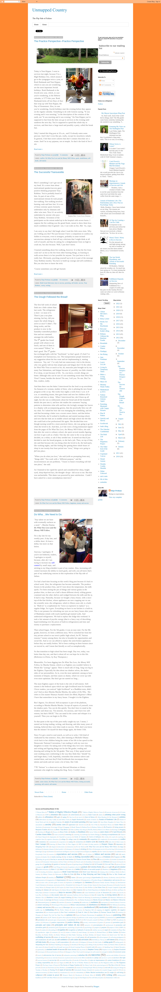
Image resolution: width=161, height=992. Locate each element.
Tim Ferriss (51, 967)
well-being (120, 972)
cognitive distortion (53, 839)
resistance (55, 932)
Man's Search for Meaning (82, 897)
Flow (95, 859)
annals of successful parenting (75, 822)
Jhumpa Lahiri (50, 887)
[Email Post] (71, 155)
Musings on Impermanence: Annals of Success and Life (117, 183)
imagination (51, 880)
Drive (90, 849)
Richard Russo (101, 932)
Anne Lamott (93, 822)
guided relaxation (43, 869)
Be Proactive (108, 827)
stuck (39, 955)
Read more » (38, 149)
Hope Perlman (116, 491)
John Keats (79, 887)
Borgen (48, 832)
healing (43, 872)
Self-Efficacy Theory (98, 940)
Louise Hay (100, 895)
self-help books (41, 942)
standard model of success (56, 949)
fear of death (68, 857)
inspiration (69, 882)
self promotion (91, 937)
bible (72, 829)
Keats (109, 890)
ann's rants (103, 476)
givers (118, 864)
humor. (73, 877)
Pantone (108, 915)
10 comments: (64, 280)
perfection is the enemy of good (88, 917)
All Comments (106, 85)
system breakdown (113, 960)
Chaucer (122, 834)
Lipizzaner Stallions (72, 895)
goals (77, 158)
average (55, 827)
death (86, 844)
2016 (118, 324)
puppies (96, 927)
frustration (97, 862)
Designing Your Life (42, 847)
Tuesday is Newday (41, 970)
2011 (118, 453)
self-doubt (75, 283)
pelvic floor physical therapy (67, 917)
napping (99, 910)
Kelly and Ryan (118, 890)
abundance (54, 815)
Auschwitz (39, 827)
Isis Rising (103, 354)
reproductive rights (43, 932)
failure (90, 854)
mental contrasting (43, 905)
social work (91, 947)
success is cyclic (106, 958)
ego (45, 851)
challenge (85, 834)
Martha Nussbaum (85, 900)
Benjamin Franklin (41, 829)
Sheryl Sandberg (56, 944)
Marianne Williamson (116, 897)
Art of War (94, 825)
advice (40, 817)
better (51, 829)
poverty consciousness (90, 922)
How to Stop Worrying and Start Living (91, 874)
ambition (122, 817)
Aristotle (81, 825)
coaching (120, 837)
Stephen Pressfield (119, 949)
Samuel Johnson (102, 935)
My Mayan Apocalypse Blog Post (113, 113)
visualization (64, 972)
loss (93, 895)
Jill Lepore (60, 887)
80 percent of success (111, 812)
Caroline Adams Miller (43, 834)
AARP (47, 815)
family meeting (56, 857)
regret (106, 930)
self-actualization (41, 940)
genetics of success (59, 864)
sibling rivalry (92, 944)
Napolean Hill (89, 910)
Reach (37, 930)
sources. (99, 947)
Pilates (102, 920)
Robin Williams (61, 935)
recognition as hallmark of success (79, 930)
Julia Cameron (77, 890)
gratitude (84, 867)
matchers (61, 902)
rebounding (51, 930)
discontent (61, 847)
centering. (77, 834)
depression (119, 844)
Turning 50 (53, 970)
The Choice (94, 962)
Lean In (121, 892)
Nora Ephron (94, 912)
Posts (103, 81)
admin (100, 815)
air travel (79, 817)
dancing (52, 844)
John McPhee (89, 887)
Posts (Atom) (48, 796)
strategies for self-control (92, 952)
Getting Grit (88, 864)
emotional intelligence (63, 851)
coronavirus (79, 842)
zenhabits (103, 482)
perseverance (120, 917)
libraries (46, 895)
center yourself (58, 834)
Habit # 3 (62, 869)
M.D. (121, 895)
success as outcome (52, 958)
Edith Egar (39, 851)
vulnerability (80, 972)
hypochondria (96, 877)
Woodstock (78, 975)
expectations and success (67, 854)
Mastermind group (43, 902)
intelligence (78, 882)
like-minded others (57, 895)
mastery (53, 902)
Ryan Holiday (89, 935)
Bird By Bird (92, 829)
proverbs (79, 927)
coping (70, 842)
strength (104, 952)
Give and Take (109, 864)
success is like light (119, 958)
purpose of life (113, 927)
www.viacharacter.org (65, 977)
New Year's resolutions (68, 912)
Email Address (111, 55)
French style (79, 862)
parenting (68, 283)
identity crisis (115, 877)
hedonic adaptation (54, 872)
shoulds (74, 944)
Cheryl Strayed (42, 837)
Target (61, 962)
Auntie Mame (118, 825)
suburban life (82, 955)
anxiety (48, 824)
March (120, 438)
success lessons (42, 960)
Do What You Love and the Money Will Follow (60, 158)
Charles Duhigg (94, 834)
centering (68, 834)
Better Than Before (62, 829)
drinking (83, 849)
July (119, 424)
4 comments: (63, 778)
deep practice (95, 844)
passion (45, 917)
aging (64, 817)
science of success (59, 937)
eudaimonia (119, 851)
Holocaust (58, 874)
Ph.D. (85, 920)
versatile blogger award (109, 970)
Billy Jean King (81, 829)
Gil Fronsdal (98, 864)
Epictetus (80, 851)
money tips (58, 907)
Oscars (78, 915)
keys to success (59, 283)
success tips (53, 960)
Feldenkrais (97, 857)
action (84, 815)
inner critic (44, 882)
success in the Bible (79, 958)
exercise (51, 854)
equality (94, 851)
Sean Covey (71, 937)
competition (93, 839)
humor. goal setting (84, 877)
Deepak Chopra (107, 844)
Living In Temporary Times (104, 369)
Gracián (65, 867)
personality (62, 920)
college (63, 839)
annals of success (56, 822)
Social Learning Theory (78, 947)
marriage (48, 900)
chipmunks (53, 837)
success (81, 283)
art (87, 825)
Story (61, 952)
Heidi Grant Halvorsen (47, 283)
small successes (63, 947)
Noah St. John (82, 912)
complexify (103, 839)
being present (119, 827)
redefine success (97, 930)
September (121, 361)
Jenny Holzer (39, 887)
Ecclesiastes (119, 849)
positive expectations (58, 922)
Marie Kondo (39, 900)
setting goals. (119, 942)
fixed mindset (69, 859)
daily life (111, 842)
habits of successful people (91, 869)
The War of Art (113, 965)
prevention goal (118, 922)
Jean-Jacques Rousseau (106, 885)
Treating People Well (89, 967)
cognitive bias (40, 839)
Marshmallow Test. (72, 900)
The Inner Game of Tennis (50, 965)
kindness (79, 892)
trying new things (118, 967)
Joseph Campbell (113, 887)
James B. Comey (82, 885)
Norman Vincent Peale (108, 912)
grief (105, 867)
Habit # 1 (54, 869)
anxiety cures (61, 825)
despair (54, 847)
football (114, 859)
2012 (118, 338)
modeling (122, 905)
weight (112, 972)
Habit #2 (70, 869)
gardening (48, 864)
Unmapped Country (49, 10)
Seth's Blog (104, 426)
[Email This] (76, 155)
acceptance (64, 815)
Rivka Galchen (113, 932)
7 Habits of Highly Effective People (62, 812)
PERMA (102, 917)
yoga (75, 977)
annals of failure (91, 819)
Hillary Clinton (47, 874)
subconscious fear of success (52, 955)
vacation (97, 970)
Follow (100, 104)
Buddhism (81, 832)
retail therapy (83, 932)
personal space (52, 920)
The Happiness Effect (107, 962)
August (120, 419)
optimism (69, 915)
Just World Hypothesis (92, 890)
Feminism (107, 857)
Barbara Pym (86, 827)
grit (110, 867)
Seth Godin (98, 942)
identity (106, 877)
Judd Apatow (55, 890)
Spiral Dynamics (120, 947)
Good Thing (56, 867)
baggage (66, 827)
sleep (46, 947)
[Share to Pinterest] (84, 155)
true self (107, 967)
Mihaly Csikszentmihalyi (78, 905)
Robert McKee (48, 935)
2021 (118, 307)
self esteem (80, 937)
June (120, 427)
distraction (70, 847)
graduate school (74, 867)
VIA (120, 970)
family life (46, 857)
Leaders (114, 892)
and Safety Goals (64, 819)
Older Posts (88, 792)
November (121, 348)
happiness (73, 503)
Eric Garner (103, 851)
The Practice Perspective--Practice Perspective (59, 41)
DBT (80, 844)
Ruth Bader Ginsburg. (75, 935)
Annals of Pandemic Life (108, 819)
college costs (72, 839)
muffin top (39, 910)
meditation (94, 902)
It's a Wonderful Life (69, 885)
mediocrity (85, 902)
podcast (121, 920)
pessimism (72, 920)
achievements (75, 815)
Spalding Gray (109, 947)
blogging (122, 829)
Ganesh (121, 862)
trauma (79, 967)
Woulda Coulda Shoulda (103, 466)
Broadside (103, 343)
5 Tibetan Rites (40, 812)
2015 (118, 327)
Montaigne (66, 907)
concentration (114, 839)
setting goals (108, 942)
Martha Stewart (98, 900)
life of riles (104, 479)
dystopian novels (100, 849)
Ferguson (117, 857)
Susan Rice (84, 960)
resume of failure (71, 932)
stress (110, 952)
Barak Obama (76, 827)
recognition (61, 930)
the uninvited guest (100, 965)
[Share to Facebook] (82, 155)
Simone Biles (114, 944)
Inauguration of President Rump (92, 880)
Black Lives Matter (104, 829)
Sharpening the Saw (42, 944)
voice (71, 972)
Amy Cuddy (52, 819)
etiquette (111, 851)
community (83, 839)
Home (36, 24)
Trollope (100, 967)
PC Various (53, 917)
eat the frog (110, 849)
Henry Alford (115, 872)
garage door (39, 864)
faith (117, 854)
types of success (65, 970)
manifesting (96, 897)
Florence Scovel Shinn (83, 859)
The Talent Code (87, 965)
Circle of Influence (95, 837)
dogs (121, 847)
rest (62, 932)
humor (60, 877)
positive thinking (73, 922)
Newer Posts (39, 792)
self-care (51, 940)
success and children (112, 955)
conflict (42, 158)
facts (84, 854)
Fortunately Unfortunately (50, 862)
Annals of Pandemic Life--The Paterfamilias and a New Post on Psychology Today (111, 203)
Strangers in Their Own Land (74, 952)
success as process (65, 958)
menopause (104, 902)
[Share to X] (80, 155)
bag (61, 827)
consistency (42, 842)
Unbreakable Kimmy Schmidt (83, 970)
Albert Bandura (102, 817)
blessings (115, 829)
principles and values (43, 925)
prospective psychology (67, 927)
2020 (118, 310)
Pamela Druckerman (88, 915)
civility (106, 837)
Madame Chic (40, 897)
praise (101, 922)
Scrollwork (104, 423)
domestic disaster (49, 849)
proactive (87, 925)
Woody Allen (89, 975)
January (121, 447)
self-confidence (62, 940)
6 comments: (64, 155)
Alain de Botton (90, 817)
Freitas (72, 862)
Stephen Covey (93, 949)
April (120, 434)
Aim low (71, 817)
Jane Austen (93, 885)
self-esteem (42, 161)
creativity (101, 842)
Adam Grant (92, 815)
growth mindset (120, 867)
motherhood (89, 907)
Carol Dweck (117, 832)
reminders (114, 930)
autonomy (47, 827)
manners (104, 897)
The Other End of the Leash (103, 449)
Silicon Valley (103, 944)
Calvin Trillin (93, 832)
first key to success (56, 859)
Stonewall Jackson (52, 952)
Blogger (96, 986)
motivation (103, 907)
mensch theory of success (117, 902)
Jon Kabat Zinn (100, 887)
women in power (53, 975)
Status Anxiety (72, 949)
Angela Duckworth (78, 819)
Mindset (103, 905)
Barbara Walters (97, 827)
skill (122, 944)
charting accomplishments (110, 834)
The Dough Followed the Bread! (51, 297)
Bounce (55, 832)
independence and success (112, 880)
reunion (92, 932)
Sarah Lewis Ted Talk (116, 935)
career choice (44, 782)
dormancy (70, 849)
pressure (108, 922)
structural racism (120, 952)
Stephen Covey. (107, 949)
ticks (43, 967)
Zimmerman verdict (111, 977)
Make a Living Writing (102, 377)
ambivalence (43, 819)
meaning (76, 902)
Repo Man (122, 930)
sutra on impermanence (97, 960)
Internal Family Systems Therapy (105, 882)
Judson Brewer (66, 890)
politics (38, 922)
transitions (71, 967)
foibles (107, 859)
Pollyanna (46, 922)
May (120, 431)
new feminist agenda (52, 912)
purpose (104, 927)
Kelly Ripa (39, 892)
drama (77, 849)
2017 (118, 321)
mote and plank (77, 907)
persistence (41, 920)
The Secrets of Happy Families (70, 965)
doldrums (38, 849)
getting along (78, 864)
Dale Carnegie (41, 844)
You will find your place (96, 977)
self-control (45, 784)
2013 (118, 334)
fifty (124, 857)
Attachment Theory (106, 825)
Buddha (73, 832)
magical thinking (66, 897)
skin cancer (39, 947)
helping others (104, 872)
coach (113, 837)
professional (109, 925)
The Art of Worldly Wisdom (80, 962)
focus (101, 859)
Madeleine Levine (52, 897)
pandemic (100, 915)
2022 (118, 303)
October (121, 354)
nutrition (120, 912)
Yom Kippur (83, 977)
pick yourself (93, 920)
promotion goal (53, 927)
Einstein (51, 851)
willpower (39, 975)
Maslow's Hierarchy (119, 900)
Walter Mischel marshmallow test (96, 972)
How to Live (68, 874)
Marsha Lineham (59, 900)
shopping (66, 944)
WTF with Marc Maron (50, 977)
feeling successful (84, 782)
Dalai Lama (119, 842)
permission (111, 917)
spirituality (41, 949)
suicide (76, 960)
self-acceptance (103, 937)
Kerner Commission (50, 892)
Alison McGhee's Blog (103, 314)
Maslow (107, 900)
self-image (52, 942)
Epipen (87, 851)
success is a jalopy (93, 958)
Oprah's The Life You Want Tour (54, 915)
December (121, 341)
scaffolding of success (43, 937)
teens (67, 962)
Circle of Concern (80, 837)
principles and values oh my (67, 925)
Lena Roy (39, 895)
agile (58, 817)
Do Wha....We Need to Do (48, 514)
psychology (88, 927)
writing (48, 285)
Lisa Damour (85, 895)
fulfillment (106, 862)
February (121, 441)
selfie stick (75, 942)
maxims (69, 902)
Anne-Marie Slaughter (107, 822)
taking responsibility (44, 962)
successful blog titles (65, 960)
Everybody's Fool (41, 854)
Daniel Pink (61, 844)
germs (70, 864)
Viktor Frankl (53, 972)
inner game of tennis (57, 882)
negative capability (111, 910)
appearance (72, 825)
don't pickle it (60, 849)
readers (44, 930)
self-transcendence (63, 942)
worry (43, 285)
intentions (88, 882)
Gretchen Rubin (95, 867)
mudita (121, 907)
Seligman (83, 942)
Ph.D (79, 920)
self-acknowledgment (117, 937)
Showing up (82, 944)
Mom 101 (103, 382)
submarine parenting (70, 955)
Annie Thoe (119, 822)
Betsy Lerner (104, 319)
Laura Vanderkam (90, 892)
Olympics (38, 915)
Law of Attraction (103, 892)
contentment (52, 842)
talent (55, 962)
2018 (118, 317)
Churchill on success (65, 837)
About (44, 24)
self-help (120, 940)
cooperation (62, 842)
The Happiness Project (103, 442)
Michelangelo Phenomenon (60, 905)
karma (103, 890)
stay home (82, 949)
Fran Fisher (63, 862)
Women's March (68, 975)
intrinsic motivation (54, 885)
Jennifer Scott (119, 885)
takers (123, 960)
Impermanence (61, 880)
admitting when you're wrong (115, 815)
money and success (83, 503)
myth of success (77, 910)
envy (73, 851)
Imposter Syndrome (74, 880)
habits (78, 869)
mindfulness (83, 158)
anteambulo (39, 825)
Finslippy (103, 351)
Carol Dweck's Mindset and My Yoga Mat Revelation (117, 163)
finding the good (43, 859)
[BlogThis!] (78, 155)
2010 (118, 456)
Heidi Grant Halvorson (90, 872)
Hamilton (105, 869)
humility (51, 877)
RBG (121, 927)
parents (38, 917)
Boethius (40, 832)
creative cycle (90, 842)
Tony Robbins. (61, 967)
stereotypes (41, 952)
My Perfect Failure (63, 910)
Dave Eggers (72, 844)
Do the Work (80, 847)
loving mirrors (112, 895)
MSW (115, 907)
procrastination (98, 925)
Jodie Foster (69, 887)
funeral (114, 862)
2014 (118, 331)
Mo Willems (113, 905)
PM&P (109, 920)
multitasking (49, 910)
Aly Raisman (113, 817)
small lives (53, 947)
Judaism (46, 890)
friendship (89, 862)
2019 (118, 314)
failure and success (103, 854)
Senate (90, 942)
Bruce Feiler (64, 832)
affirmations (49, 817)
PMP (114, 920)
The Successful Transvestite (49, 172)
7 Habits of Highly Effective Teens (92, 812)
